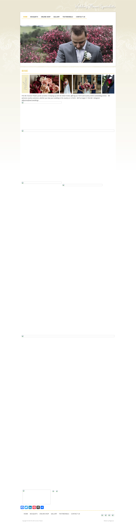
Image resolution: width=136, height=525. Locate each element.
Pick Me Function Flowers (37, 8)
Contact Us (80, 17)
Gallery (56, 17)
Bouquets (34, 17)
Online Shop (45, 17)
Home (25, 17)
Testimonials (68, 17)
